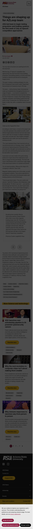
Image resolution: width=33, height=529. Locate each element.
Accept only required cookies (10, 525)
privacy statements (15, 514)
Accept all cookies (8, 520)
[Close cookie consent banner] (30, 508)
